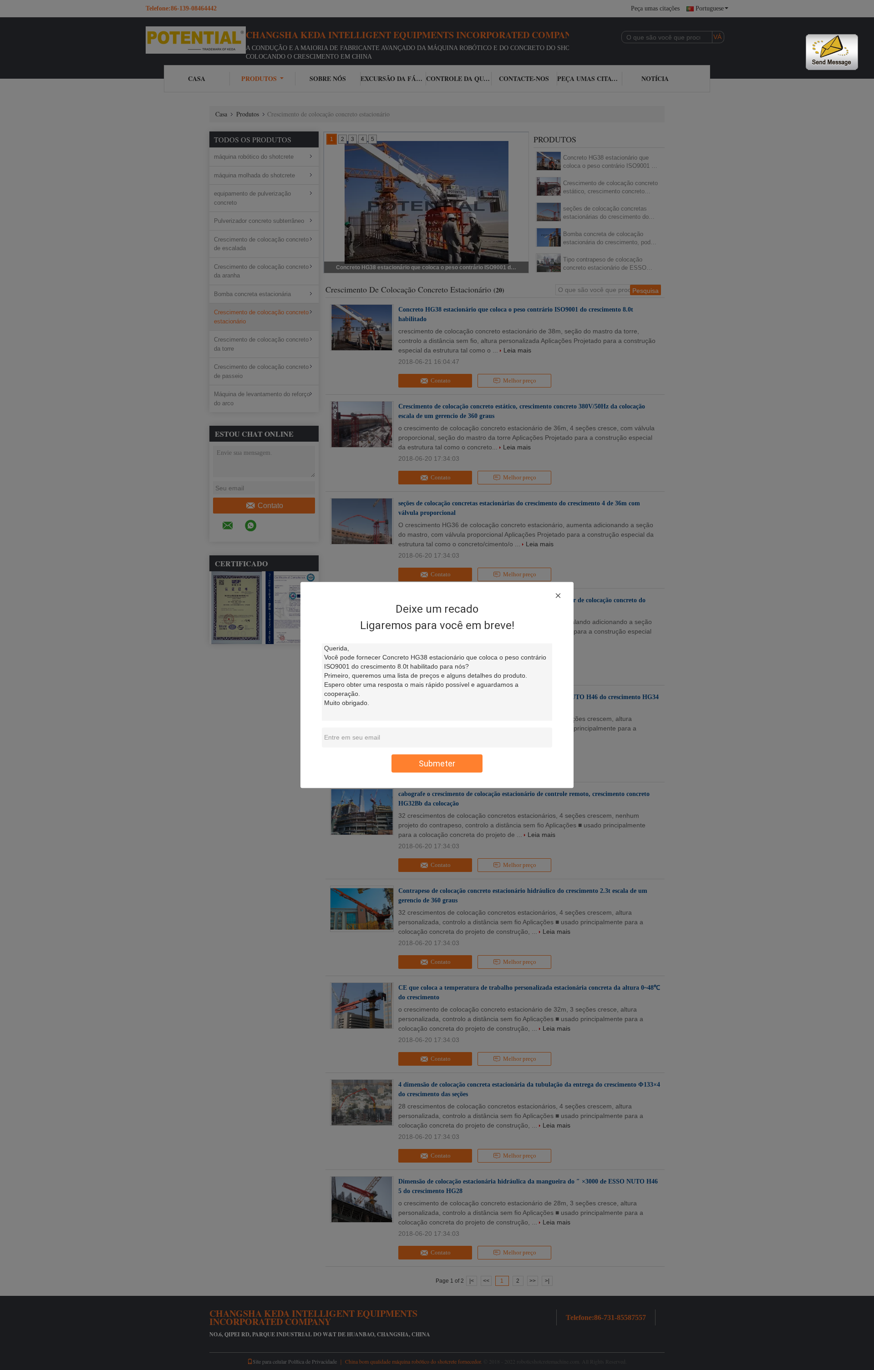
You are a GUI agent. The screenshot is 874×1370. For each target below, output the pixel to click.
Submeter (437, 763)
